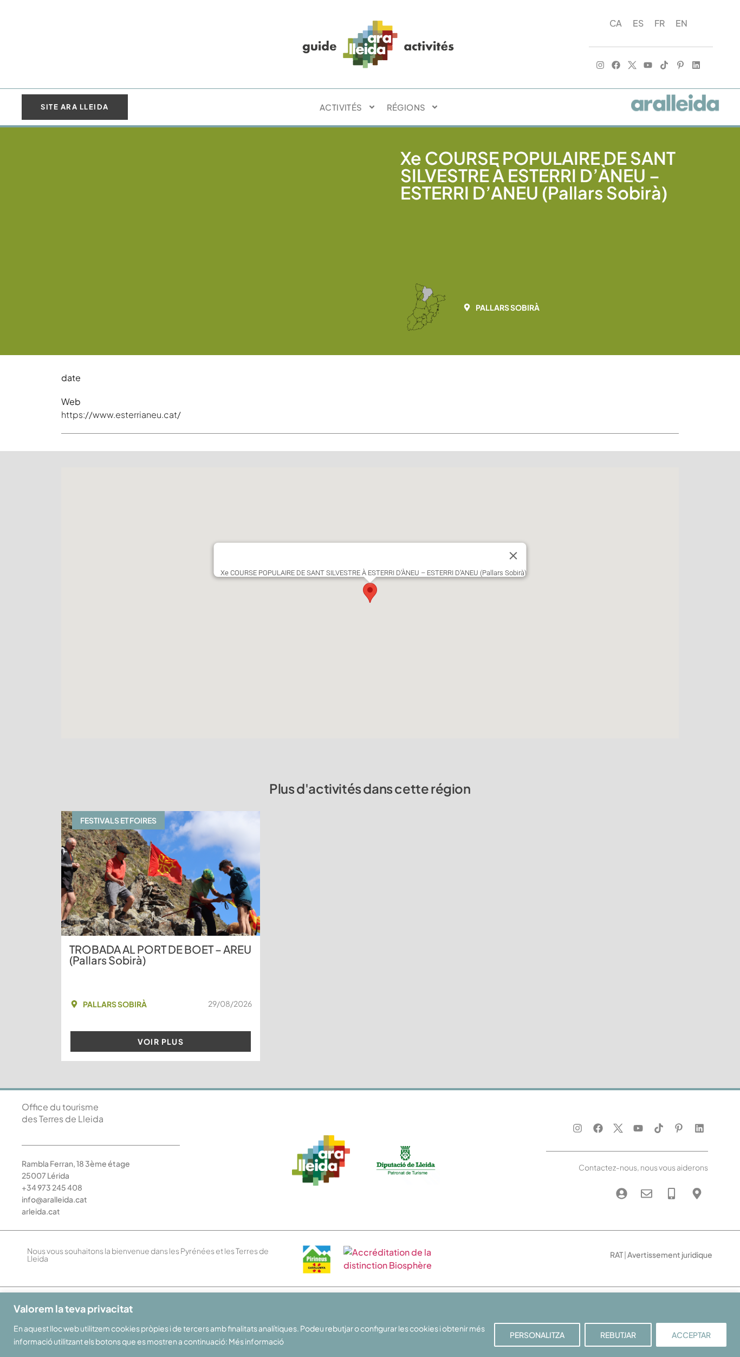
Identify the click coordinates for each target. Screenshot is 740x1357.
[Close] (514, 556)
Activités (341, 107)
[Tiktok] (664, 66)
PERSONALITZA (537, 1335)
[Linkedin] (696, 66)
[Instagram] (600, 66)
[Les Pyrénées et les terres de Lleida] (393, 1265)
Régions (406, 107)
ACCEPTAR (691, 1335)
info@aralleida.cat (54, 1199)
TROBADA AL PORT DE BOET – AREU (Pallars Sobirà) (160, 954)
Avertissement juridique (669, 1254)
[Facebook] (616, 66)
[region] (370, 1324)
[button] (505, 307)
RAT (616, 1254)
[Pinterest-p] (680, 66)
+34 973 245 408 (52, 1187)
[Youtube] (648, 66)
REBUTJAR (618, 1335)
